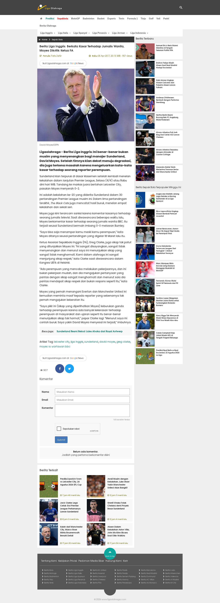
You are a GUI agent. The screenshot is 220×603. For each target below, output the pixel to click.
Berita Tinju (48, 579)
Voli (158, 18)
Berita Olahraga (48, 25)
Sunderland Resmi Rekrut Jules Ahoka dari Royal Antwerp (89, 331)
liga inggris (77, 341)
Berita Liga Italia (75, 573)
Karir (125, 560)
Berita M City (170, 582)
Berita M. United (99, 570)
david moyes (107, 341)
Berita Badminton (51, 576)
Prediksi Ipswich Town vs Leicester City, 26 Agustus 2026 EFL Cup (71, 481)
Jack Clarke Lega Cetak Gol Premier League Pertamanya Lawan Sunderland (70, 507)
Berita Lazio (170, 570)
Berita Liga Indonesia (77, 582)
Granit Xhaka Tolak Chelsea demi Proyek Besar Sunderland (118, 505)
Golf (151, 18)
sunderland (91, 341)
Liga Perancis (99, 33)
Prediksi (50, 18)
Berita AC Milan (147, 579)
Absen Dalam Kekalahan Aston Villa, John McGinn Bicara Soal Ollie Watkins (118, 531)
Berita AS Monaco (149, 582)
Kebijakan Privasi (67, 560)
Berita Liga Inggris (75, 570)
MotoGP (75, 18)
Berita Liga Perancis (76, 579)
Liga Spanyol (80, 33)
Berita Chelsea (99, 579)
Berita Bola (48, 570)
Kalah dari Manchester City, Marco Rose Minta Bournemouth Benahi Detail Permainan (71, 532)
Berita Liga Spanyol (76, 576)
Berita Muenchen (172, 573)
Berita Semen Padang (126, 576)
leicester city (61, 341)
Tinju (143, 18)
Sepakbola (62, 18)
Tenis (121, 18)
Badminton (88, 18)
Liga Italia (63, 33)
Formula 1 (132, 18)
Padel (166, 18)
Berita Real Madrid (149, 573)
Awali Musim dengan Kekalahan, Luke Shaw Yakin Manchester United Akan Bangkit (118, 483)
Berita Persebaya (124, 582)
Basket (100, 18)
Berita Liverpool (99, 576)
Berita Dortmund (148, 576)
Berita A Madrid (172, 579)
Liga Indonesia (138, 33)
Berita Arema (122, 579)
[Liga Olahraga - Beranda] (49, 7)
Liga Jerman (118, 33)
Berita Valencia (171, 576)
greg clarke (123, 341)
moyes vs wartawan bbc (55, 346)
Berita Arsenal (98, 573)
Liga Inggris (46, 33)
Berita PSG (97, 582)
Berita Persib (122, 570)
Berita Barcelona (148, 570)
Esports (111, 18)
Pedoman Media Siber (91, 560)
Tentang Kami (49, 560)
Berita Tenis (48, 582)
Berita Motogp (50, 573)
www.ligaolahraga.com (114, 599)
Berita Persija (122, 573)
